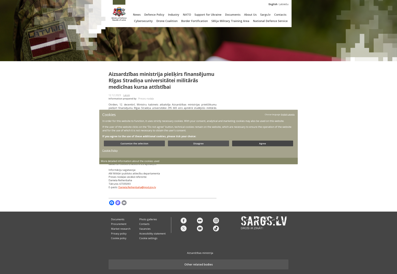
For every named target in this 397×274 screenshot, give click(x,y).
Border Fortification (194, 21)
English (273, 4)
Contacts (280, 14)
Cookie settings (148, 238)
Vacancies (145, 228)
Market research (120, 228)
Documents (233, 14)
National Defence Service (270, 21)
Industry (173, 14)
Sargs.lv (265, 14)
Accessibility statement (152, 233)
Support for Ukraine (207, 14)
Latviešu (283, 4)
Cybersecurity (143, 21)
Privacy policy (119, 233)
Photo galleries (148, 219)
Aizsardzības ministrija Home (119, 10)
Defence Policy (154, 14)
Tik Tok (216, 228)
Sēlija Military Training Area (230, 21)
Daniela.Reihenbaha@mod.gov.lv (137, 187)
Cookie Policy (110, 150)
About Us (250, 14)
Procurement (118, 224)
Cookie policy (118, 238)
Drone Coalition (167, 21)
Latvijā (126, 95)
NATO (187, 14)
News (137, 14)
